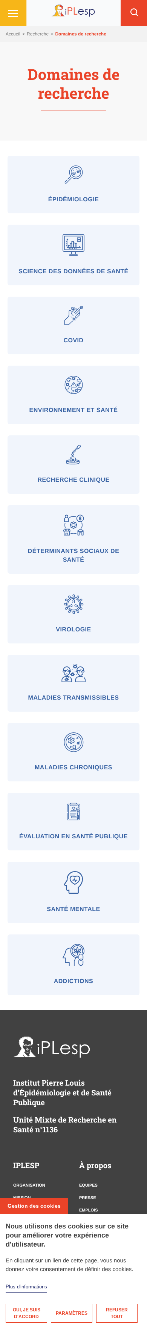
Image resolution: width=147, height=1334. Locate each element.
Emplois (88, 1210)
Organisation (29, 1185)
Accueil (13, 34)
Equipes (88, 1185)
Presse (87, 1198)
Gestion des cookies (34, 1206)
